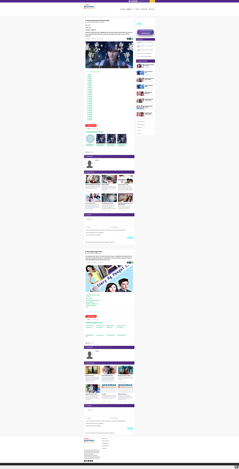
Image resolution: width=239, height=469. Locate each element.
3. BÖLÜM (89, 78)
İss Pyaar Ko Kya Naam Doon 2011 (149, 65)
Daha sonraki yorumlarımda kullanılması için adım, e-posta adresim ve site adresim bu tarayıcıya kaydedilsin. (106, 230)
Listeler (138, 133)
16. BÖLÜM (89, 101)
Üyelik (153, 1)
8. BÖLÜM (89, 87)
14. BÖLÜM (89, 98)
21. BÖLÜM (89, 110)
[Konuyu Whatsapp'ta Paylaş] (132, 39)
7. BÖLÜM (89, 85)
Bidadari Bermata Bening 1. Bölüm (148, 113)
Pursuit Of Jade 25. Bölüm (142, 56)
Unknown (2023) (105, 184)
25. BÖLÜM (89, 118)
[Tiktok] (135, 1)
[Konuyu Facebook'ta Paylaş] (128, 39)
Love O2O (104, 394)
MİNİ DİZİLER (139, 127)
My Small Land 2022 (89, 375)
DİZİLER (91, 22)
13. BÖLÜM (89, 96)
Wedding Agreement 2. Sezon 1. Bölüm (149, 79)
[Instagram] (129, 1)
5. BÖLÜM (89, 82)
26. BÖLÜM (89, 119)
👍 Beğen (88, 128)
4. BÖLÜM (89, 80)
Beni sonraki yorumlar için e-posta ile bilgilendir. (95, 232)
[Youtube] (131, 1)
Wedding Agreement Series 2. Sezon (149, 100)
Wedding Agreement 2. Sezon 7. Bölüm (144, 45)
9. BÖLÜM (89, 89)
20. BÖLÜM (89, 109)
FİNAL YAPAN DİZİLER (141, 121)
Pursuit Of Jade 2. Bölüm (141, 53)
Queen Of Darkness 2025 (149, 72)
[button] (109, 71)
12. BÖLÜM (89, 94)
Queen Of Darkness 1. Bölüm (149, 86)
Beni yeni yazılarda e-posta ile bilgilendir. (93, 234)
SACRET (97, 160)
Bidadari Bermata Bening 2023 (148, 93)
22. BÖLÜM (89, 112)
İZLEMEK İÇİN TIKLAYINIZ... (95, 71)
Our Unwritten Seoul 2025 (107, 203)
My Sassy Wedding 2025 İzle (148, 107)
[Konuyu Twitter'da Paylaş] (130, 39)
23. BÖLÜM (89, 114)
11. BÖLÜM (89, 93)
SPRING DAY (91, 152)
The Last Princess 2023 (123, 184)
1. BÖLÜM (89, 75)
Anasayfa (88, 22)
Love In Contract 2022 (90, 203)
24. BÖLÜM (89, 116)
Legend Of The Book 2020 (91, 394)
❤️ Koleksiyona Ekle (91, 125)
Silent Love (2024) (122, 394)
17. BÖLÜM (89, 103)
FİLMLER (91, 253)
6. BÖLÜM (89, 84)
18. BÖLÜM (89, 105)
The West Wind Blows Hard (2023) (92, 184)
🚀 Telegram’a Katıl (145, 33)
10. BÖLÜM (89, 91)
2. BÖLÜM (89, 76)
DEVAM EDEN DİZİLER (141, 124)
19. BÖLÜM (89, 107)
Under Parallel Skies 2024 (107, 375)
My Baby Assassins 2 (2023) (124, 375)
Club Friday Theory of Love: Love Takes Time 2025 (125, 204)
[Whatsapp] (133, 1)
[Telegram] (137, 1)
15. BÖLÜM (89, 100)
